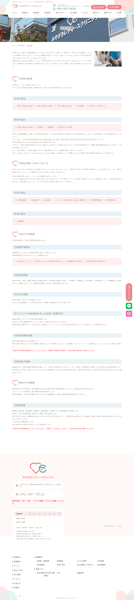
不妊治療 (101, 561)
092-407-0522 (32, 494)
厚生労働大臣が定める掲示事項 (46, 574)
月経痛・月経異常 (43, 561)
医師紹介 (25, 14)
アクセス (84, 14)
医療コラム (108, 14)
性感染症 (60, 561)
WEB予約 (100, 7)
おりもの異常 (82, 561)
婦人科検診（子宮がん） (86, 565)
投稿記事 (80, 573)
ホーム (14, 14)
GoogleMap (111, 526)
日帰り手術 (61, 565)
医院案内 (36, 14)
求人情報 (73, 14)
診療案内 (47, 14)
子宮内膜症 (41, 565)
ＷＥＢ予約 (129, 294)
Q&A (59, 573)
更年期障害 (102, 565)
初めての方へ (60, 14)
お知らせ (96, 14)
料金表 (119, 14)
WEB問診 (115, 7)
